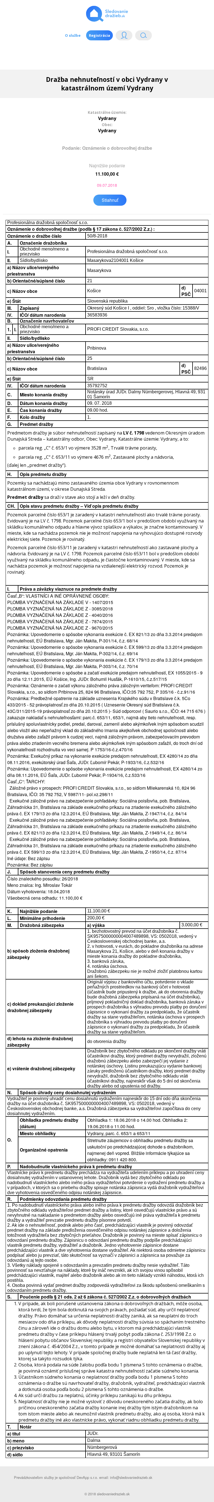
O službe (73, 35)
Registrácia (99, 35)
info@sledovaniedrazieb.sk (131, 1477)
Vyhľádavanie (141, 36)
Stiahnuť (110, 200)
